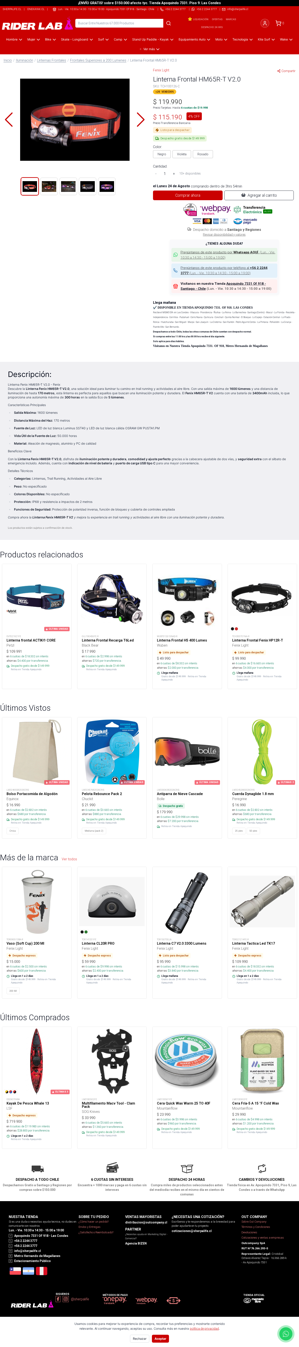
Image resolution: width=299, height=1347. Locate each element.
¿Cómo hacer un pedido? (94, 1221)
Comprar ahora (187, 195)
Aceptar (160, 1338)
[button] (75, 119)
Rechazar (139, 1338)
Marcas (231, 19)
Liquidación (200, 19)
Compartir (288, 71)
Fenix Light (161, 70)
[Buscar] (168, 23)
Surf (101, 39)
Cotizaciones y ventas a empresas (262, 1237)
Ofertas (217, 19)
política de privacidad (204, 1329)
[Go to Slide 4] (87, 186)
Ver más (149, 49)
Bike (48, 39)
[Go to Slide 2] (49, 186)
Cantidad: (160, 166)
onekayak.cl (35, 9)
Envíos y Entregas (89, 1227)
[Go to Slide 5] (107, 186)
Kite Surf (264, 39)
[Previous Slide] (9, 119)
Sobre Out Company (253, 1221)
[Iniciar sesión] (264, 23)
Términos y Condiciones (255, 1227)
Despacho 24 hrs (212, 27)
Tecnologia (240, 39)
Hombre (12, 39)
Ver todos (69, 859)
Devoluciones (249, 1232)
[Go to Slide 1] (30, 186)
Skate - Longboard (74, 39)
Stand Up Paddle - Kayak (150, 39)
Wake (284, 39)
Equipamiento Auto (192, 39)
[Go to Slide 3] (68, 186)
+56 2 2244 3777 (207, 9)
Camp (118, 39)
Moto (219, 39)
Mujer (31, 39)
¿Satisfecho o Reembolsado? (96, 1232)
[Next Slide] (141, 119)
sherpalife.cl (12, 9)
